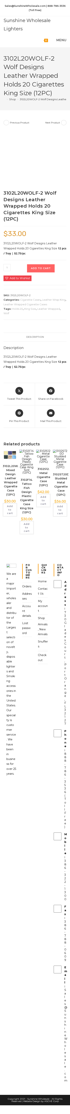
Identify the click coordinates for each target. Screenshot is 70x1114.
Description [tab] (35, 336)
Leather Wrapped (48, 308)
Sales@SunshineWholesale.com (65, 1035)
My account (43, 606)
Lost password (26, 628)
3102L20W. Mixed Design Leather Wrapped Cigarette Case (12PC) (10, 480)
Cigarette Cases (30, 299)
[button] (18, 278)
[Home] (4, 99)
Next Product (52, 122)
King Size (30, 308)
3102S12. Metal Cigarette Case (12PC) (43, 477)
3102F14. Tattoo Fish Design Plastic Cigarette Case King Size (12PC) (26, 496)
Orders (26, 586)
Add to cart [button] (10, 510)
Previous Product (19, 122)
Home (42, 581)
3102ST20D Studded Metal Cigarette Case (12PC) (61, 484)
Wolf (6, 313)
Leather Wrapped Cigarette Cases (25, 304)
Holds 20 (17, 308)
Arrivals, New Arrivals (42, 629)
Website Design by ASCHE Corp (41, 1101)
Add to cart (41, 268)
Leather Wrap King (54, 299)
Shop (41, 618)
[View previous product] (6, 122)
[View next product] (63, 122)
